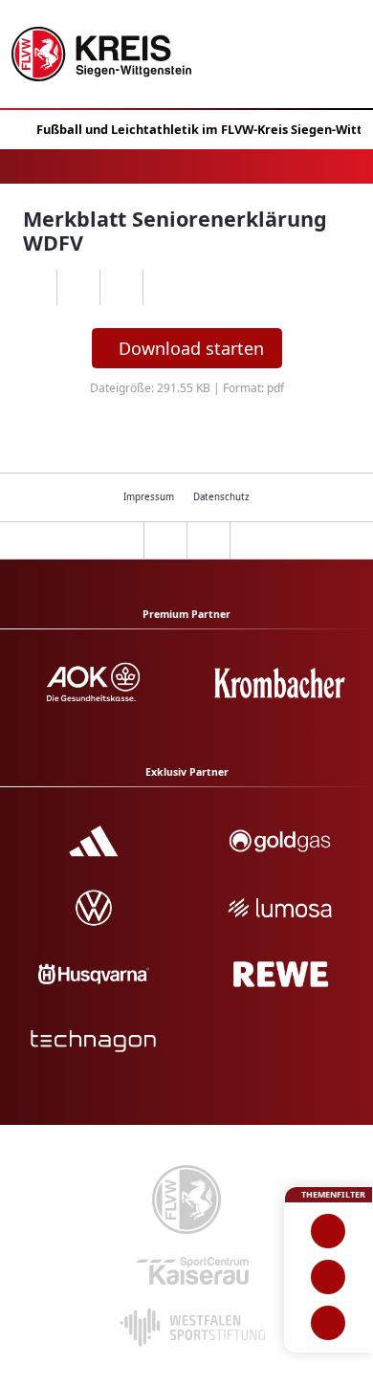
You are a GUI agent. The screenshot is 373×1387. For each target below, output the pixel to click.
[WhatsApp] (34, 288)
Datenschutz (221, 497)
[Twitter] (121, 288)
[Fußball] (328, 1231)
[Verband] (328, 1323)
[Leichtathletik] (328, 1277)
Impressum (148, 497)
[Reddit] (164, 288)
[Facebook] (77, 288)
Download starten (191, 348)
